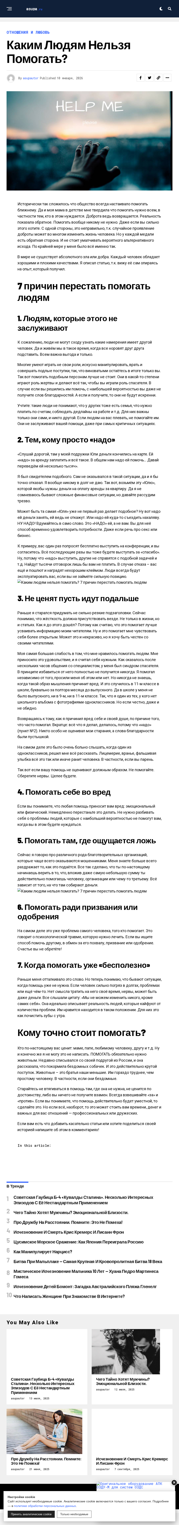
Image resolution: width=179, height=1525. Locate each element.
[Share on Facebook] (141, 78)
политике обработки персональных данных (45, 1506)
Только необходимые (74, 1514)
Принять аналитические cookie (31, 1514)
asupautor (31, 78)
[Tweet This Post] (149, 78)
